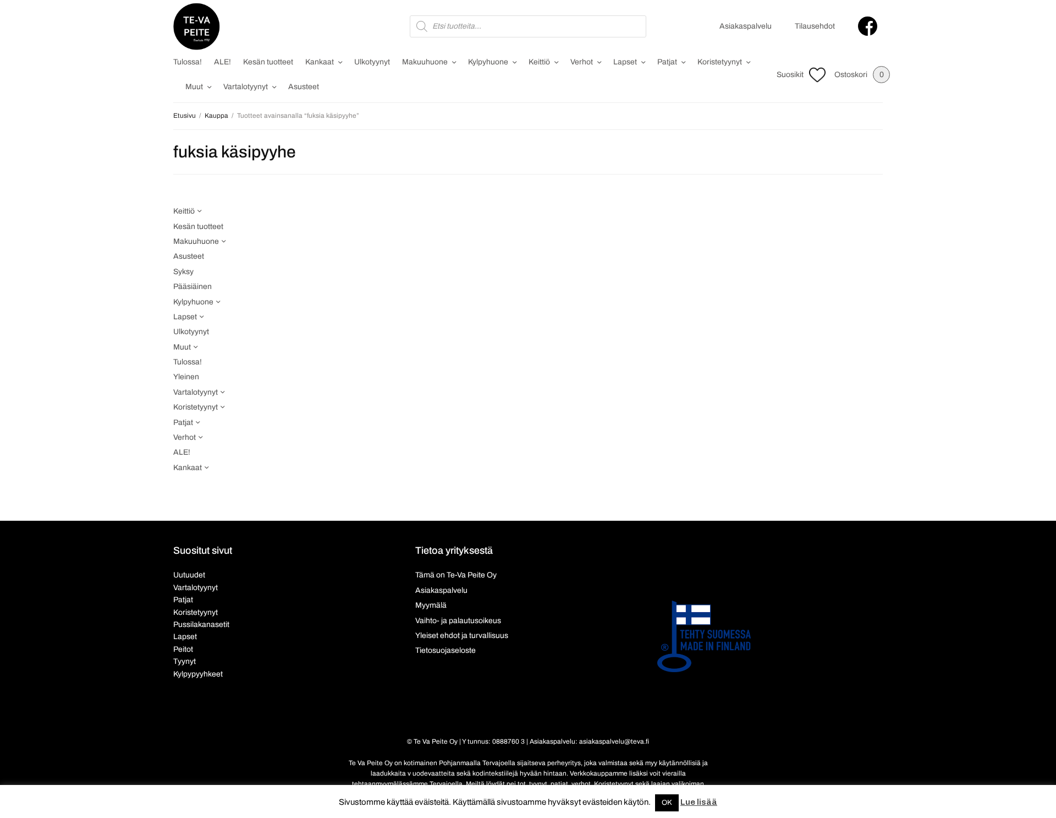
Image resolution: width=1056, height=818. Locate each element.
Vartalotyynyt (245, 87)
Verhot (581, 62)
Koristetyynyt (719, 62)
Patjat (667, 62)
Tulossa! (187, 62)
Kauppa (216, 115)
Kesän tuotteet (268, 62)
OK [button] (667, 802)
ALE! (222, 62)
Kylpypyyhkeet (198, 674)
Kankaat (319, 62)
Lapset (625, 62)
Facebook (867, 26)
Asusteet (303, 87)
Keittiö (539, 62)
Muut (194, 87)
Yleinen (186, 377)
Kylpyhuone (488, 62)
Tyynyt (184, 661)
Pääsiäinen (192, 286)
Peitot (183, 649)
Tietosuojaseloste (445, 650)
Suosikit (790, 74)
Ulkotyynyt (372, 62)
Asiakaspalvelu (745, 26)
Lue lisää (698, 802)
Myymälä (431, 605)
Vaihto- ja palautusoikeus (458, 621)
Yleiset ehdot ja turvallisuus (461, 635)
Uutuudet (189, 575)
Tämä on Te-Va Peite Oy (456, 575)
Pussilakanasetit (201, 624)
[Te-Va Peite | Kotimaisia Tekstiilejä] (196, 26)
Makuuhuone (425, 62)
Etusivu (184, 115)
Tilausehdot (815, 26)
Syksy (183, 272)
